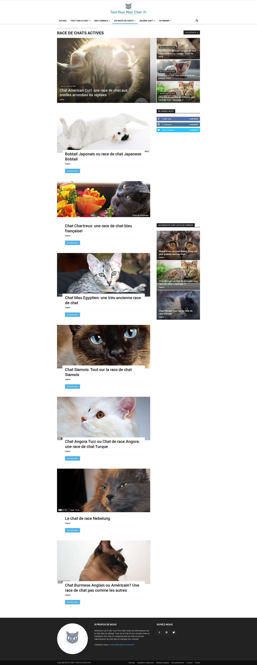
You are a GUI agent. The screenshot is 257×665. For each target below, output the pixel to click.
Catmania (164, 20)
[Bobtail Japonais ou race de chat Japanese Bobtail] (103, 131)
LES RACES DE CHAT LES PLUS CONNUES (175, 225)
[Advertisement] (178, 177)
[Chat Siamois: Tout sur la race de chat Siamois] (103, 346)
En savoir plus (72, 171)
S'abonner (193, 119)
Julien (62, 99)
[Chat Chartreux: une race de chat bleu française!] (103, 199)
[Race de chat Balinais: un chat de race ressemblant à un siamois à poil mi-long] (178, 48)
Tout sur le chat (79, 20)
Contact (189, 663)
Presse (197, 663)
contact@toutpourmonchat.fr (122, 644)
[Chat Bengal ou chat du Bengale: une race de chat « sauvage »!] (178, 91)
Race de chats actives (68, 86)
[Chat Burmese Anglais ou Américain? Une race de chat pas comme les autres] (103, 562)
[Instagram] (166, 632)
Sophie (67, 164)
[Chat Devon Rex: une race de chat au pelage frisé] (178, 70)
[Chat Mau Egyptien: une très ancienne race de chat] (103, 275)
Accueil (63, 20)
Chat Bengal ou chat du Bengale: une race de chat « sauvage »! (178, 282)
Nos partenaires (178, 663)
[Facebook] (159, 632)
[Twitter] (173, 632)
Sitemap (131, 663)
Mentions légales (162, 663)
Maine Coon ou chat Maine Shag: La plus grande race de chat (177, 252)
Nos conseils (101, 20)
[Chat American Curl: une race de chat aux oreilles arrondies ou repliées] (106, 70)
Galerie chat (146, 20)
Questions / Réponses (145, 663)
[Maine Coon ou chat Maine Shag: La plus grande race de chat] (178, 245)
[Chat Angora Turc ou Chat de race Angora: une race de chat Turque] (103, 418)
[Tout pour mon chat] (128, 9)
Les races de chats (123, 20)
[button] (197, 21)
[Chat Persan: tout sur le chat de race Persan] (178, 305)
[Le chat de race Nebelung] (103, 490)
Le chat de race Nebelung (87, 518)
